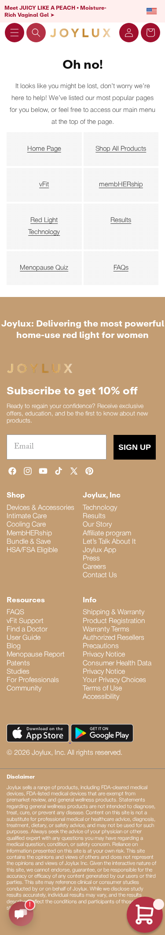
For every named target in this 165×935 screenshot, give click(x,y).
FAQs (121, 268)
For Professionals (33, 680)
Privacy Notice (104, 655)
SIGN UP (134, 447)
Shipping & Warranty (113, 612)
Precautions (101, 646)
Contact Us (100, 575)
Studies (18, 672)
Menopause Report (36, 655)
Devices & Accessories (40, 508)
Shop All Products (120, 149)
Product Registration (114, 621)
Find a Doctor (27, 630)
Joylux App (99, 550)
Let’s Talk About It (109, 542)
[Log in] (129, 32)
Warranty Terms (106, 630)
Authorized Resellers (113, 638)
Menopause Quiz (44, 268)
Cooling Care (26, 525)
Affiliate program (107, 534)
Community (24, 689)
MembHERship (29, 534)
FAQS (15, 612)
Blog (14, 646)
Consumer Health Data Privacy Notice (117, 667)
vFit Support (25, 621)
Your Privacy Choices (114, 680)
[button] (14, 32)
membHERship (121, 185)
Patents (18, 663)
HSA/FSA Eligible (32, 550)
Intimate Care (27, 516)
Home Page (44, 149)
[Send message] (21, 914)
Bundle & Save (29, 542)
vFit (44, 185)
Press (91, 559)
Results (120, 220)
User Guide (23, 638)
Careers (94, 567)
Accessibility (101, 697)
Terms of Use (102, 689)
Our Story (97, 525)
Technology (100, 508)
